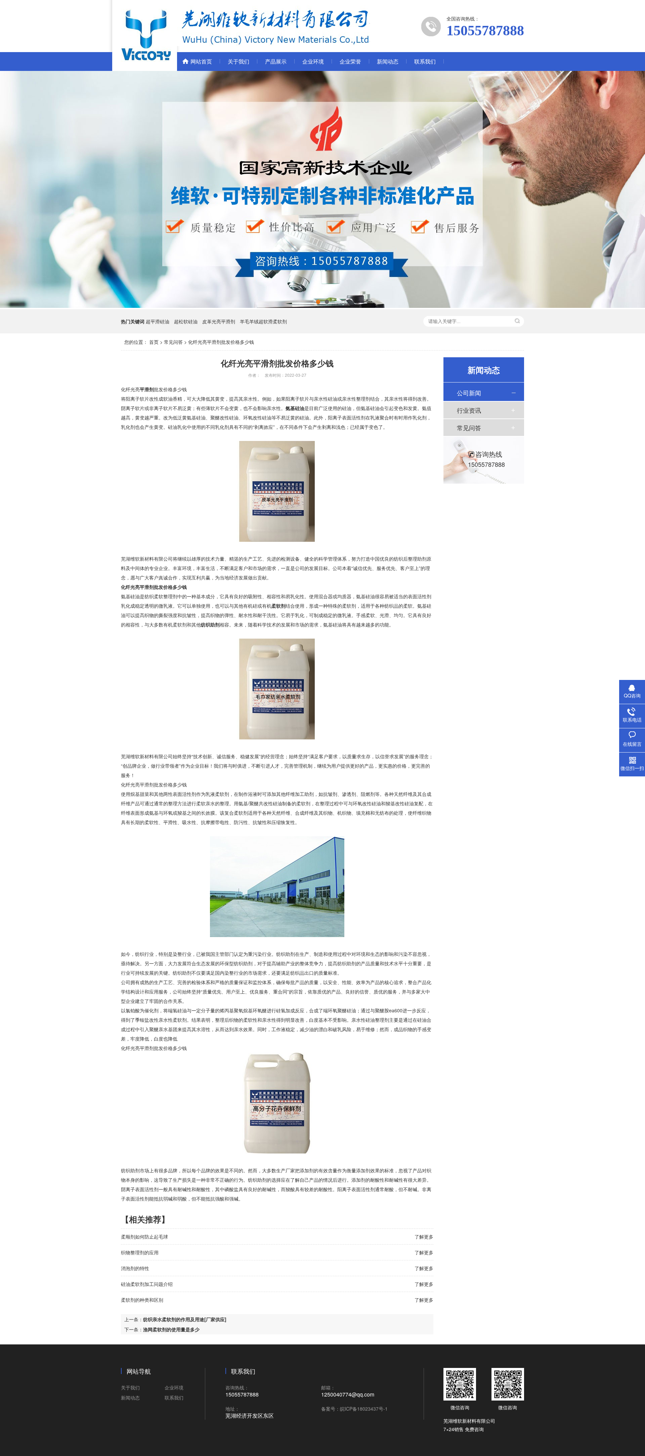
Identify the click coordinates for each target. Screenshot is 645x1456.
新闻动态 (387, 61)
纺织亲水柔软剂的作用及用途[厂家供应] (184, 1319)
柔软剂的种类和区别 (142, 1299)
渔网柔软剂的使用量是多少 (171, 1329)
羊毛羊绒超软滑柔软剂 (263, 321)
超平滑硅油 (157, 321)
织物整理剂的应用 (140, 1252)
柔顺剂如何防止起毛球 (144, 1236)
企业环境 (313, 61)
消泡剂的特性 (135, 1268)
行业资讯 (469, 410)
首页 (154, 341)
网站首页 (201, 61)
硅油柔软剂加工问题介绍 (147, 1284)
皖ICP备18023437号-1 (364, 1408)
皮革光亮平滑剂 (218, 321)
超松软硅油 (186, 321)
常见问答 (173, 341)
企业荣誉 (350, 61)
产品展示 (276, 61)
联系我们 (425, 61)
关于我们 (238, 61)
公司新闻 (469, 392)
